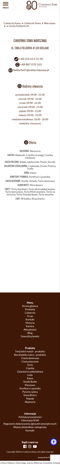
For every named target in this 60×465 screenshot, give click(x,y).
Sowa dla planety (30, 336)
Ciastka (10, 155)
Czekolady (33, 166)
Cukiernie (30, 312)
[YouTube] (35, 446)
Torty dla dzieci (19, 189)
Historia (30, 322)
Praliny (51, 166)
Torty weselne (46, 194)
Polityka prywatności (30, 416)
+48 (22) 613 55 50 (31, 58)
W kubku (26, 198)
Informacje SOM (30, 420)
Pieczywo (30, 385)
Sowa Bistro (30, 395)
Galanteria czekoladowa (15, 165)
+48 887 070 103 (31, 64)
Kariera (30, 326)
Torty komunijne (14, 191)
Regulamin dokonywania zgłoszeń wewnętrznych (30, 423)
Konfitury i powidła (19, 176)
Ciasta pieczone (12, 161)
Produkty (30, 309)
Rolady (33, 181)
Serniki (51, 161)
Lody (17, 198)
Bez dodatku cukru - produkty (30, 354)
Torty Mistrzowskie (34, 191)
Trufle (30, 168)
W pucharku (38, 198)
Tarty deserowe (46, 181)
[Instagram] (29, 446)
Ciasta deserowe (12, 180)
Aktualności (30, 329)
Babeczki (20, 155)
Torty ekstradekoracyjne (41, 189)
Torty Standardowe (26, 194)
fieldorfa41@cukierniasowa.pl (31, 70)
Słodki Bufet (23, 185)
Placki (43, 161)
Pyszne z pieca (30, 391)
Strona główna (30, 305)
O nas (30, 316)
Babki (23, 161)
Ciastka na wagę (35, 155)
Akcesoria (24, 150)
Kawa (26, 172)
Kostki (24, 181)
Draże (43, 166)
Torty (7, 189)
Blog (30, 332)
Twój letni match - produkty (30, 351)
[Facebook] (24, 446)
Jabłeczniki (33, 161)
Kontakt (30, 319)
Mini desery (36, 185)
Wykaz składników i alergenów (30, 427)
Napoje (30, 398)
